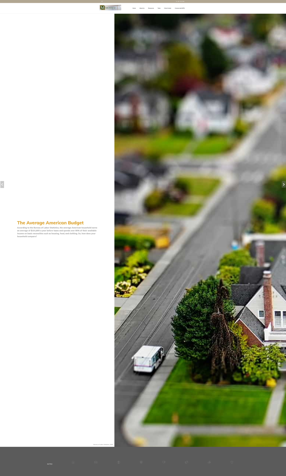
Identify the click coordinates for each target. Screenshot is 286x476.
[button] (142, 8)
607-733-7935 (181, 1)
